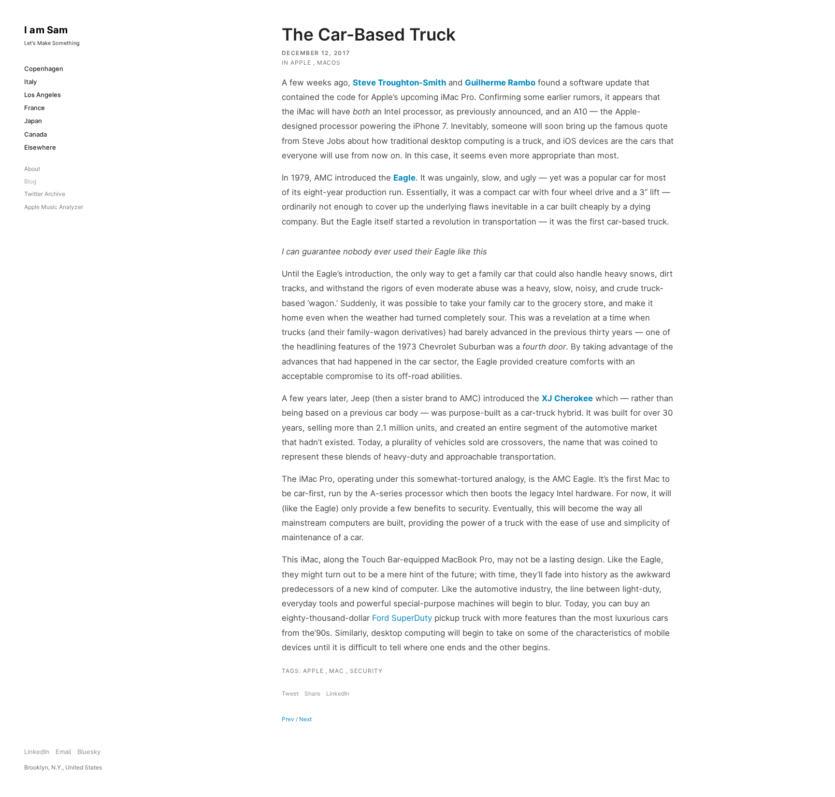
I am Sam (46, 30)
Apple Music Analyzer (53, 206)
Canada (35, 134)
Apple (301, 62)
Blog (30, 181)
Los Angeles (42, 94)
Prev (288, 719)
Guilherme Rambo (500, 82)
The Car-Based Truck (369, 34)
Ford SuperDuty (402, 618)
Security (366, 670)
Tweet (290, 693)
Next (305, 719)
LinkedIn (337, 693)
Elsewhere (40, 147)
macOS (329, 62)
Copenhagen (43, 68)
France (34, 108)
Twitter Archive (44, 193)
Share (312, 693)
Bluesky (89, 751)
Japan (33, 121)
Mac (337, 670)
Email (63, 751)
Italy (30, 81)
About (32, 168)
